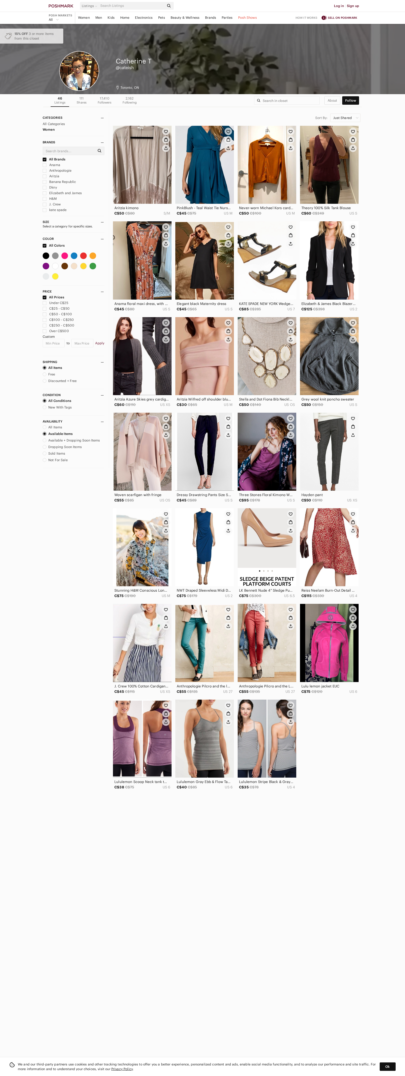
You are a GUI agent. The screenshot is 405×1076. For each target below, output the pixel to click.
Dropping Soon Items (65, 447)
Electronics (144, 17)
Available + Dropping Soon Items (74, 440)
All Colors (56, 245)
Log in (339, 6)
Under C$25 (58, 303)
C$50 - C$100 (60, 314)
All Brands (57, 159)
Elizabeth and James (65, 193)
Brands (210, 17)
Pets (161, 17)
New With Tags (60, 407)
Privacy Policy (122, 1069)
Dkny (52, 187)
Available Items (60, 434)
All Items (55, 368)
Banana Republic (62, 182)
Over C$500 (59, 331)
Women (84, 17)
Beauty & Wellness (185, 17)
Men (98, 17)
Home (125, 17)
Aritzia (53, 176)
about (332, 100)
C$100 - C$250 (61, 320)
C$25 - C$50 (59, 308)
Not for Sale (58, 460)
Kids (111, 17)
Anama (54, 165)
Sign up (353, 6)
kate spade (57, 210)
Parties (227, 17)
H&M (52, 199)
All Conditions (59, 401)
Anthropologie (59, 170)
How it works (307, 17)
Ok (387, 1067)
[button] (90, 6)
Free (51, 374)
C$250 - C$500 (61, 325)
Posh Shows (247, 17)
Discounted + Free (62, 381)
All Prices (56, 297)
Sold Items (56, 453)
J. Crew (54, 204)
